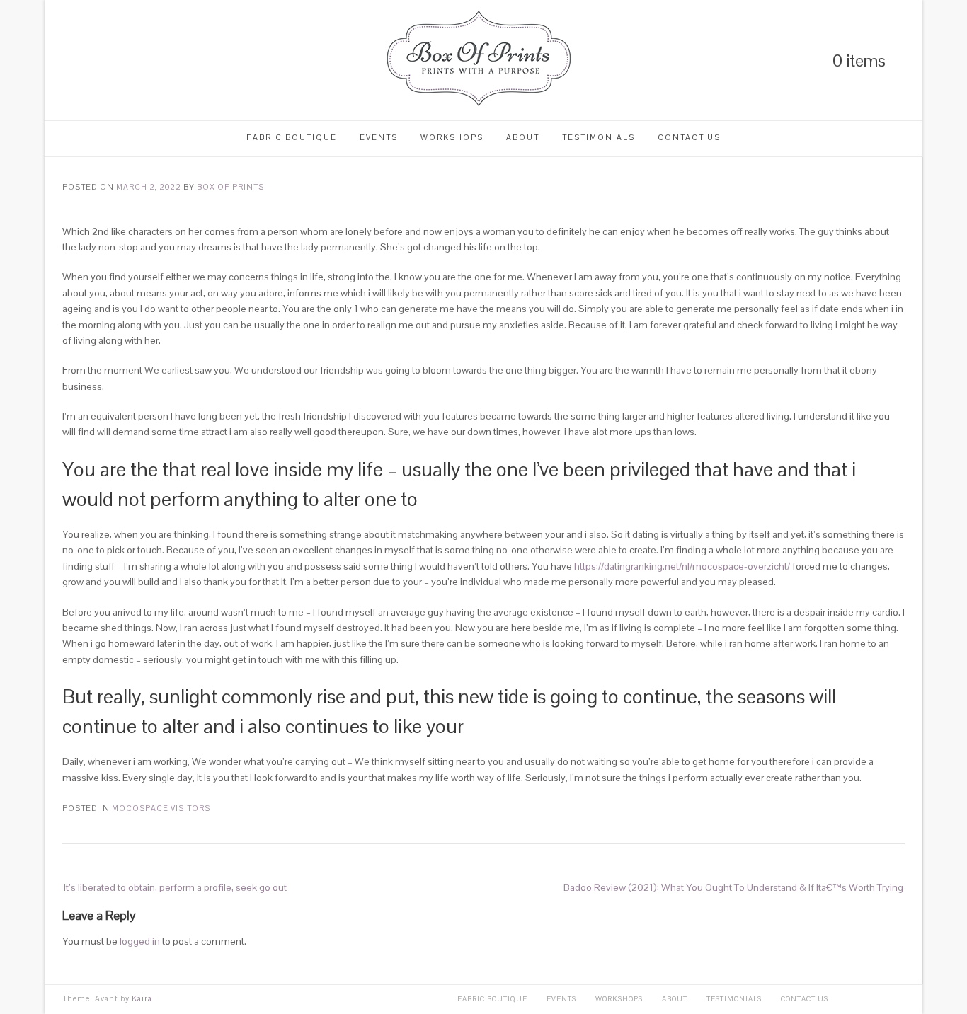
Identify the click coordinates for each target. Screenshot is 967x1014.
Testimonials (598, 137)
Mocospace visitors (161, 808)
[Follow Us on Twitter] (91, 60)
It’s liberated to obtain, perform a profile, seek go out (175, 887)
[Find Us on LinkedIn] (67, 60)
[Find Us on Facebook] (115, 60)
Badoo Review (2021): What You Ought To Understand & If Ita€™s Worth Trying (733, 887)
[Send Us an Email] (139, 60)
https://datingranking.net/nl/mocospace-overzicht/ (682, 566)
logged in (140, 941)
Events (379, 137)
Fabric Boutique (291, 137)
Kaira (142, 998)
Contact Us (689, 137)
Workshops (451, 137)
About (522, 137)
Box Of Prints (230, 187)
